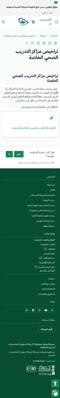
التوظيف (51, 249)
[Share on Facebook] (49, 43)
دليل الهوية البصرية (46, 267)
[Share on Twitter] (55, 43)
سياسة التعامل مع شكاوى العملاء (41, 205)
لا (9, 154)
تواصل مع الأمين (48, 283)
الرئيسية (54, 35)
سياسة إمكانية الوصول (45, 221)
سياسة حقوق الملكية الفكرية (43, 215)
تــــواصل (51, 278)
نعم (19, 154)
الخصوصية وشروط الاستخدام (43, 195)
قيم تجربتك (46, 329)
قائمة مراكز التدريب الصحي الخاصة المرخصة (33, 128)
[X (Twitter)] (52, 310)
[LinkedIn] (33, 310)
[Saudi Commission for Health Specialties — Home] (23, 22)
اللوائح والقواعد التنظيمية (44, 240)
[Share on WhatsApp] (44, 43)
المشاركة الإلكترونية (47, 262)
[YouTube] (45, 310)
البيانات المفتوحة (48, 244)
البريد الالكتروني (22, 100)
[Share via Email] (32, 43)
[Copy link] (26, 43)
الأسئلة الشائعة (48, 289)
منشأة (43, 35)
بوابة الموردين (49, 253)
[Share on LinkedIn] (38, 43)
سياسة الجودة (49, 200)
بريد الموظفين (49, 258)
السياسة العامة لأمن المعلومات (42, 210)
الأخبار (52, 190)
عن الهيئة (51, 184)
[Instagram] (39, 310)
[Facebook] (26, 310)
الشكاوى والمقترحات (46, 294)
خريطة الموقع (49, 226)
